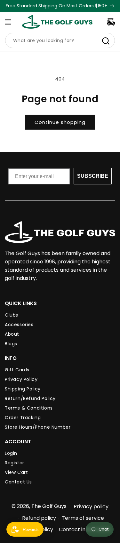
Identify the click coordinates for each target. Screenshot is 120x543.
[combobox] (60, 40)
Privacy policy (91, 506)
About (12, 334)
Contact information (85, 529)
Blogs (11, 343)
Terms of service (83, 518)
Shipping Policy (23, 389)
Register (14, 463)
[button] (8, 22)
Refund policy (39, 518)
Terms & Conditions (29, 408)
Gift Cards (17, 370)
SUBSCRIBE (92, 176)
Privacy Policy (21, 379)
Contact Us (18, 482)
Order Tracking (23, 417)
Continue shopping (60, 122)
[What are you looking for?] (106, 41)
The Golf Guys (49, 506)
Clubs (11, 315)
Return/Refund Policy (30, 398)
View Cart (16, 472)
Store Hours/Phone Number (37, 427)
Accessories (19, 324)
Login (11, 453)
